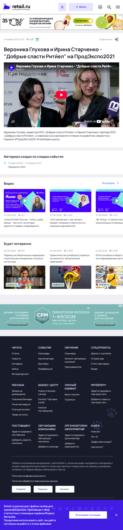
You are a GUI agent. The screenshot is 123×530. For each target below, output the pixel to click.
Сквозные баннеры (22, 399)
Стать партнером (100, 363)
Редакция (42, 489)
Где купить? (97, 446)
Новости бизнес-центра (47, 392)
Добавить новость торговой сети (100, 401)
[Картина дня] (100, 7)
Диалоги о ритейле (101, 353)
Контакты (64, 489)
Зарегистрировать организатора (75, 437)
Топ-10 (94, 436)
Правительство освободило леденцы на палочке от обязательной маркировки (69, 258)
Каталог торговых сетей (47, 401)
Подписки (70, 399)
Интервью (17, 363)
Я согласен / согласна (88, 515)
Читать (17, 347)
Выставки (43, 363)
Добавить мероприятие (72, 445)
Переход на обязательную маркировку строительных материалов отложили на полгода (24, 258)
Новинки (95, 431)
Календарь (44, 353)
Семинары (70, 353)
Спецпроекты (101, 347)
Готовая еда (97, 358)
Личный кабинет (70, 386)
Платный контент (21, 409)
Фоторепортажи (20, 373)
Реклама (18, 385)
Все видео (108, 183)
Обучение (71, 347)
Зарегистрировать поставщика (22, 433)
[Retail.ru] (22, 7)
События (44, 347)
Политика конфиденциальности (29, 475)
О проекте (21, 489)
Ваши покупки (72, 394)
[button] (23, 347)
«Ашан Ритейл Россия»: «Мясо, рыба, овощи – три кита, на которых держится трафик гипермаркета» (24, 222)
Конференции (45, 368)
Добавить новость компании (21, 441)
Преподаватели (73, 366)
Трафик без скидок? (101, 441)
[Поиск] (109, 7)
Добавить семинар (48, 446)
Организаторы (46, 358)
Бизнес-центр (48, 385)
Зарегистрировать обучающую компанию (48, 438)
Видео (94, 368)
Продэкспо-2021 (16, 166)
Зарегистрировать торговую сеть (101, 392)
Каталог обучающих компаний (75, 360)
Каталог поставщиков (45, 409)
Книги (95, 425)
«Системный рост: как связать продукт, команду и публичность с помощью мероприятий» (68, 222)
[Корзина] (62, 7)
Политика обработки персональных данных (35, 480)
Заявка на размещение (18, 392)
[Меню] (117, 7)
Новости (16, 358)
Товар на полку (20, 414)
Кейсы (15, 368)
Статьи (15, 353)
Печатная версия (21, 404)
